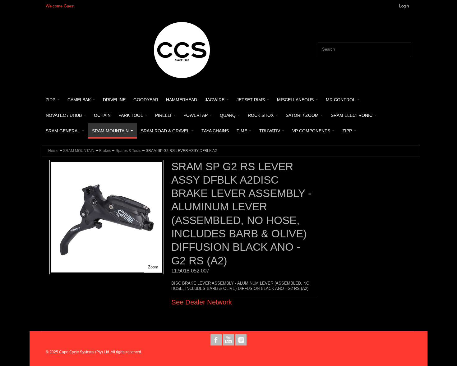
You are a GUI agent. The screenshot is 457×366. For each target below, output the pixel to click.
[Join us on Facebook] (216, 340)
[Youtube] (229, 340)
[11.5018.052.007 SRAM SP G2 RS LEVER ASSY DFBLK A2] (106, 164)
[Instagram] (241, 340)
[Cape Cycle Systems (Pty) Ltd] (182, 50)
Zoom (153, 267)
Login (404, 6)
